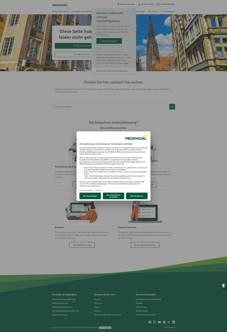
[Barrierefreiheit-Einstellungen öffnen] (223, 285)
